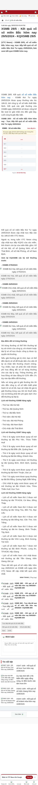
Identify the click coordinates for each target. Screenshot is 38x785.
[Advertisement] (19, 72)
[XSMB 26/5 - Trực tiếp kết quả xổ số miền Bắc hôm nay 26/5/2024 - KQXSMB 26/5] (7, 606)
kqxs (3, 630)
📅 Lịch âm (31, 16)
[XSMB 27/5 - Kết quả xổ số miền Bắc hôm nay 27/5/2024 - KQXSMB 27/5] (7, 596)
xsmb (9, 630)
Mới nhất (6, 16)
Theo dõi (29, 777)
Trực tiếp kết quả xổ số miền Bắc (12, 623)
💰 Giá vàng (23, 16)
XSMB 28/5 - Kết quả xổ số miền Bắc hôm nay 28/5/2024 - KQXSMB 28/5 (26, 585)
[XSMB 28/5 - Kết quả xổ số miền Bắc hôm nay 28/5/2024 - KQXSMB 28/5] (7, 586)
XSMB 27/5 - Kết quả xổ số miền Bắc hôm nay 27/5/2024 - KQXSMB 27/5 (26, 595)
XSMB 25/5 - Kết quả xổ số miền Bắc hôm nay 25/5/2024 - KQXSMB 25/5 (26, 615)
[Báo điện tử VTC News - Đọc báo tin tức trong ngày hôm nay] (12, 12)
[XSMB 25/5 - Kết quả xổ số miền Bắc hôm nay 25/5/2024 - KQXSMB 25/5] (7, 616)
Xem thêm (18, 714)
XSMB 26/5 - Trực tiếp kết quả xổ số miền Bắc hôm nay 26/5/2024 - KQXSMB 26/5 (26, 605)
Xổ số (7, 20)
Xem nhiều (15, 16)
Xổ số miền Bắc (16, 20)
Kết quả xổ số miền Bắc (10, 627)
